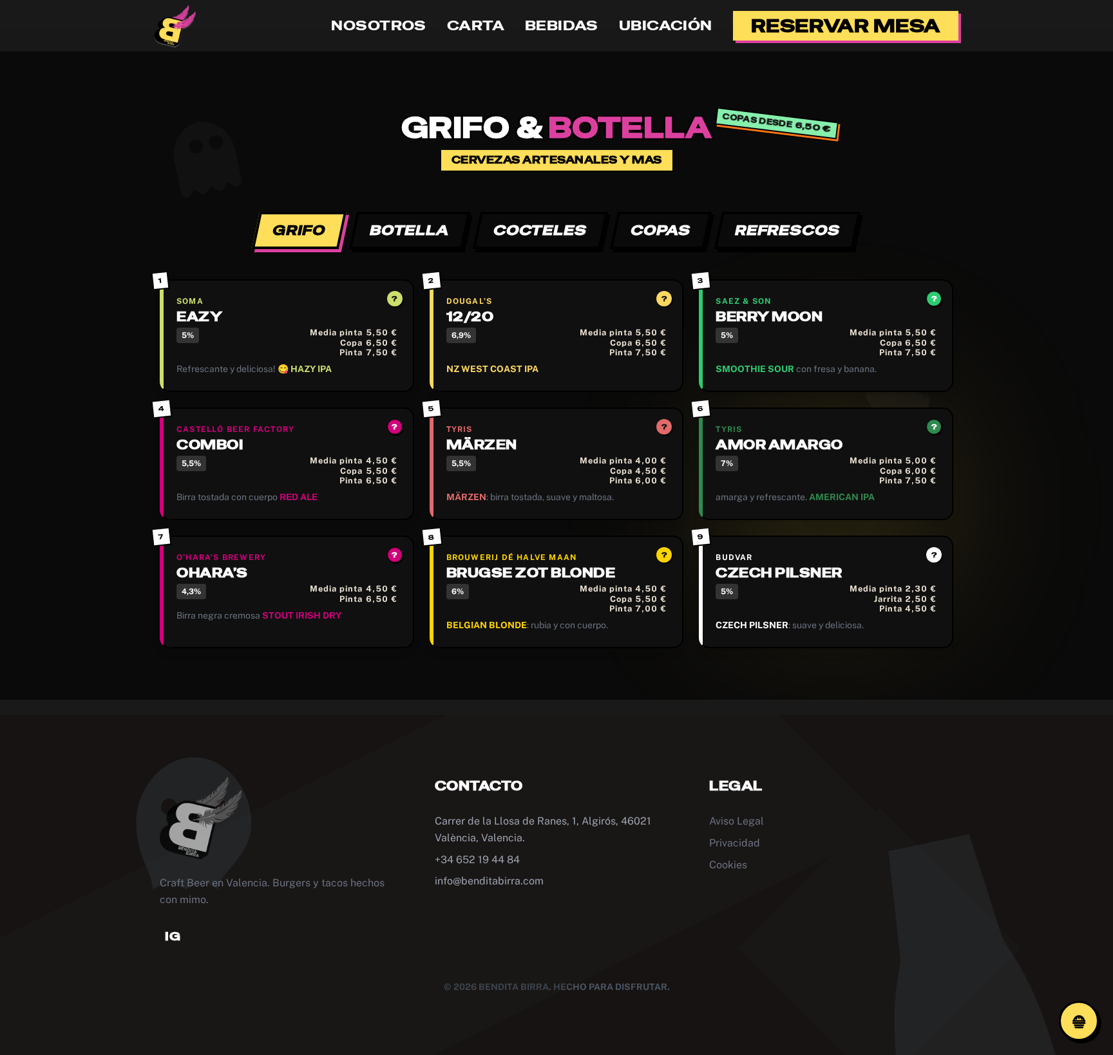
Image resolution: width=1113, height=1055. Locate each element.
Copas (661, 230)
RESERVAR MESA (845, 25)
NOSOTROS (378, 25)
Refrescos (788, 230)
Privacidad (734, 843)
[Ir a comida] (1079, 1021)
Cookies (728, 865)
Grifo (299, 230)
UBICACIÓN (665, 25)
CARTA (475, 25)
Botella (410, 230)
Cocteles (540, 230)
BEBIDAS (561, 25)
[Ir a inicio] (175, 25)
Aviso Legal (736, 821)
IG (172, 936)
